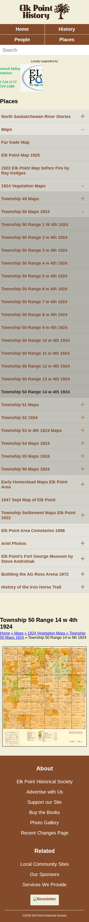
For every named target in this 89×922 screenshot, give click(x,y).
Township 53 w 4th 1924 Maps (43, 430)
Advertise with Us (44, 791)
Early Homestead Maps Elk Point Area (43, 484)
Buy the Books (44, 812)
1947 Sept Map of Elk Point (28, 499)
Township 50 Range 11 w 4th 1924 (35, 353)
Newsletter (46, 899)
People (22, 39)
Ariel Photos (43, 543)
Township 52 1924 (43, 417)
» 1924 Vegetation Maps (45, 633)
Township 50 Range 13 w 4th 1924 (35, 379)
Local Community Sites (44, 864)
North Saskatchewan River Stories (43, 116)
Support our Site (44, 802)
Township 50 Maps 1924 (42, 211)
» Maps (17, 633)
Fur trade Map (15, 142)
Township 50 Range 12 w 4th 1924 (35, 366)
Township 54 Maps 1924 (43, 443)
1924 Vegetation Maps (42, 185)
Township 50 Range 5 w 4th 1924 (34, 276)
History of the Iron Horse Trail (43, 586)
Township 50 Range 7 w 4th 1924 (34, 301)
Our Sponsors (44, 874)
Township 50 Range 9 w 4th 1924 (34, 327)
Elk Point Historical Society (45, 781)
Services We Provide (44, 884)
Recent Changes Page (44, 832)
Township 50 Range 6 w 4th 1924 (34, 289)
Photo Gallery (44, 822)
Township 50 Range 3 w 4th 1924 (34, 250)
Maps (42, 129)
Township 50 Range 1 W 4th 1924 (34, 224)
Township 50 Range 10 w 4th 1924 (35, 340)
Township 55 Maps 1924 (43, 455)
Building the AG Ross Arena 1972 (43, 573)
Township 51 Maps (43, 404)
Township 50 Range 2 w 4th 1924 (34, 237)
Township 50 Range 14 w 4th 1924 (35, 391)
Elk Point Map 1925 (20, 155)
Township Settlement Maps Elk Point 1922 (43, 515)
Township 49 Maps (43, 198)
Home (22, 29)
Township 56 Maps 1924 (43, 468)
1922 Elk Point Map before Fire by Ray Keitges (35, 170)
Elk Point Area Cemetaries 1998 (33, 530)
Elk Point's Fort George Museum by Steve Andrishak (43, 559)
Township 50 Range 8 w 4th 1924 (34, 314)
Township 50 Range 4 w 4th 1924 (34, 263)
